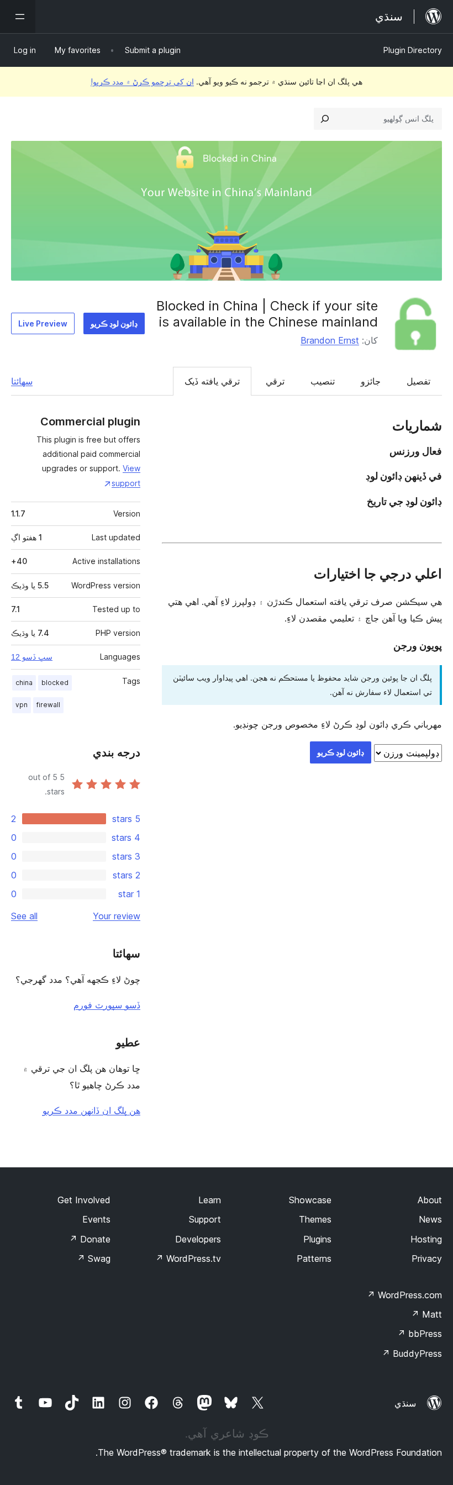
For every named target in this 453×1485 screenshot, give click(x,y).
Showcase (310, 1199)
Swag (93, 1258)
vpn (21, 705)
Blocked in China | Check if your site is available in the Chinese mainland (267, 314)
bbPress (419, 1333)
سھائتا (22, 381)
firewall (48, 705)
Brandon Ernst (330, 340)
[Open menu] (17, 16)
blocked (55, 682)
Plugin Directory (412, 50)
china (24, 682)
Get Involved (83, 1199)
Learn (209, 1199)
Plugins (317, 1239)
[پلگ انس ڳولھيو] (325, 119)
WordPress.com (404, 1294)
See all (24, 915)
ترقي (275, 381)
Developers (198, 1239)
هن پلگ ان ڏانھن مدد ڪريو (91, 1110)
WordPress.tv (188, 1258)
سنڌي (405, 1403)
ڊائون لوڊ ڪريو (114, 323)
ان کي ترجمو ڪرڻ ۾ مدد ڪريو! (142, 81)
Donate (89, 1239)
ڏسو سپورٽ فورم (106, 1004)
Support (205, 1219)
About (430, 1199)
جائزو (371, 381)
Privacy (427, 1258)
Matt (426, 1314)
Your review (116, 915)
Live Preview (42, 323)
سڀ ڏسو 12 (31, 656)
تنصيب (322, 381)
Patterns (314, 1258)
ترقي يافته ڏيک (212, 381)
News (430, 1219)
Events (96, 1219)
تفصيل (418, 381)
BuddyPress (412, 1353)
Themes (315, 1219)
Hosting (426, 1239)
